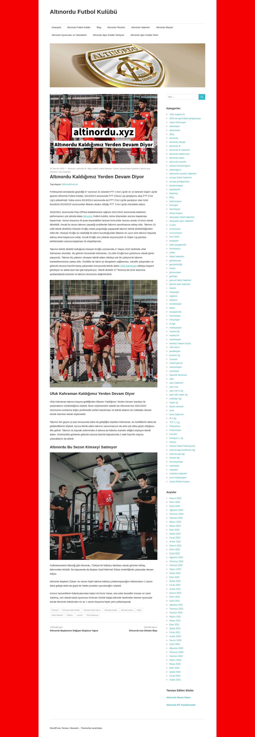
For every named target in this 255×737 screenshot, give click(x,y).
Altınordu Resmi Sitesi (178, 697)
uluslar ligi (174, 458)
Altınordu (88, 216)
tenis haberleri (176, 414)
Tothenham (174, 426)
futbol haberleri (105, 168)
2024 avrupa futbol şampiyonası (185, 118)
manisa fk (174, 335)
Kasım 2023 (175, 498)
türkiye (172, 442)
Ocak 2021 (174, 632)
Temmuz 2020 (176, 652)
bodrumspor (175, 201)
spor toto (173, 387)
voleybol (173, 469)
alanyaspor (174, 130)
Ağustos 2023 (176, 510)
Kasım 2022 (175, 545)
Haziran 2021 (176, 612)
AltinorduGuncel (70, 184)
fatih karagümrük (177, 244)
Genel (116, 168)
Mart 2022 (174, 577)
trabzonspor (175, 430)
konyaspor (174, 319)
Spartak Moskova (178, 375)
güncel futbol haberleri (129, 168)
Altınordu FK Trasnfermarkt (181, 705)
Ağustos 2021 (176, 605)
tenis (171, 410)
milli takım (174, 347)
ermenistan (174, 229)
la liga (172, 323)
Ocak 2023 (174, 537)
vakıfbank (174, 465)
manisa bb (174, 331)
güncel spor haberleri (179, 284)
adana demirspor (177, 122)
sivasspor (174, 371)
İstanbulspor (175, 304)
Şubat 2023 (175, 533)
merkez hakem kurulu (180, 343)
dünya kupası (176, 213)
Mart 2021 (174, 624)
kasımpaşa (174, 315)
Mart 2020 (174, 668)
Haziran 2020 (176, 656)
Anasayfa (56, 27)
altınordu (71, 168)
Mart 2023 (174, 530)
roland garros (176, 363)
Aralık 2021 (175, 589)
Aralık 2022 (175, 541)
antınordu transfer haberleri (182, 173)
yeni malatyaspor (177, 477)
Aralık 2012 (175, 679)
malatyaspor (175, 327)
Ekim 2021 (174, 597)
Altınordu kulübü (111, 610)
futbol (95, 168)
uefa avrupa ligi (177, 454)
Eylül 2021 (174, 601)
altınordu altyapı (177, 142)
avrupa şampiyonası (179, 181)
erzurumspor (175, 233)
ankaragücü (175, 169)
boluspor (173, 205)
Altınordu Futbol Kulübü (83, 11)
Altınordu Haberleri (140, 27)
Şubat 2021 (175, 628)
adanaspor (174, 126)
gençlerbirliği (175, 264)
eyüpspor (174, 240)
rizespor (173, 359)
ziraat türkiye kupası (179, 481)
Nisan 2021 (175, 620)
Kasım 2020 (175, 640)
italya (172, 308)
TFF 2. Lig (174, 422)
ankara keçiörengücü (179, 166)
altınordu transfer (177, 162)
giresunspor (175, 272)
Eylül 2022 (174, 553)
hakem (172, 288)
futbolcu (70, 615)
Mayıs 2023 (175, 522)
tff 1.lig (172, 418)
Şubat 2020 (175, 672)
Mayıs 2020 (175, 660)
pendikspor (174, 351)
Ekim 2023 (174, 502)
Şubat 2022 (175, 581)
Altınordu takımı (127, 610)
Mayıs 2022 (175, 569)
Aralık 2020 (175, 636)
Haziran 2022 (176, 565)
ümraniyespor (176, 462)
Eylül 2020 (174, 644)
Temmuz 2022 (176, 561)
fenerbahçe (174, 248)
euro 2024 (174, 236)
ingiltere (173, 296)
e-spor (172, 225)
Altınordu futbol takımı (92, 610)
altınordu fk (81, 168)
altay (171, 134)
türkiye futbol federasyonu (182, 446)
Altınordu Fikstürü (116, 27)
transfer (80, 615)
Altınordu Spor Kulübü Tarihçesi (108, 35)
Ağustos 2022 (176, 557)
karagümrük (175, 312)
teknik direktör (176, 406)
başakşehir (174, 189)
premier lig (174, 355)
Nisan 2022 (175, 573)
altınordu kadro (176, 158)
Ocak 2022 (174, 585)
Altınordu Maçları (164, 27)
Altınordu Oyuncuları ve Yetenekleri (69, 35)
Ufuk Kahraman (128, 266)
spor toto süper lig (178, 394)
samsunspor (175, 367)
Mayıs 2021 (175, 616)
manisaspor (175, 339)
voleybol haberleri (178, 473)
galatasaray (175, 260)
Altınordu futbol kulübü (71, 610)
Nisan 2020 (175, 664)
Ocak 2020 (174, 676)
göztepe (173, 276)
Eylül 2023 (174, 506)
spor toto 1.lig (176, 391)
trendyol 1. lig (176, 438)
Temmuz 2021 (176, 609)
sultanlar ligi (175, 398)
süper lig (173, 402)
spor (171, 379)
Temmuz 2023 (176, 514)
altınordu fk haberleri (179, 150)
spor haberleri (65, 172)
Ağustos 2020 (176, 648)
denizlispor (174, 209)
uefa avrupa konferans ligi (182, 450)
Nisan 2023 (175, 526)
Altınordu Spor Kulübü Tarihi (144, 35)
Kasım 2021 (175, 593)
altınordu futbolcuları (179, 154)
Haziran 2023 (176, 518)
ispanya (173, 300)
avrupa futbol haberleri (180, 177)
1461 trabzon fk (177, 114)
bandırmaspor (176, 185)
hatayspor (174, 292)
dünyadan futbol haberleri (181, 217)
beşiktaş (173, 193)
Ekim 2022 (174, 549)
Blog (99, 27)
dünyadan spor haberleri (181, 221)
